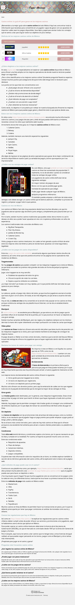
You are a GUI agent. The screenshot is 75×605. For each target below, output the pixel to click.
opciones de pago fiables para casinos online (44, 471)
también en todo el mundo (60, 168)
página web (11, 70)
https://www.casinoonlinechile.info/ (50, 468)
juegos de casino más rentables (20, 253)
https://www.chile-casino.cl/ (21, 519)
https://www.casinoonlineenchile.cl (45, 353)
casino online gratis (10, 312)
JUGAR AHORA (65, 47)
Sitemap (45, 595)
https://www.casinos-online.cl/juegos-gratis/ (29, 117)
